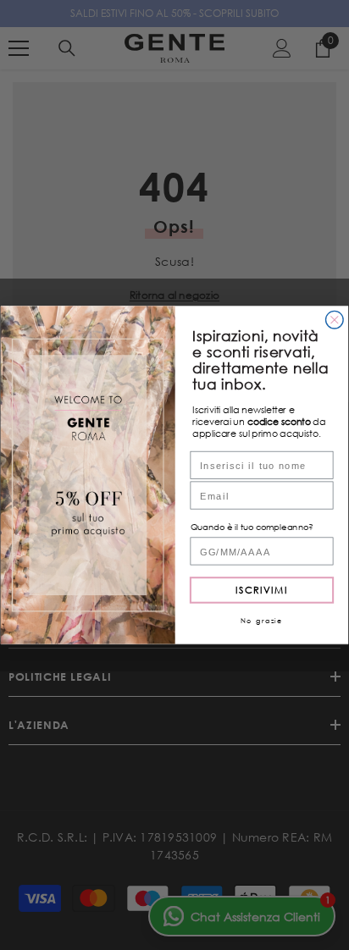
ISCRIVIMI (261, 589)
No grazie (262, 621)
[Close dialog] (335, 320)
